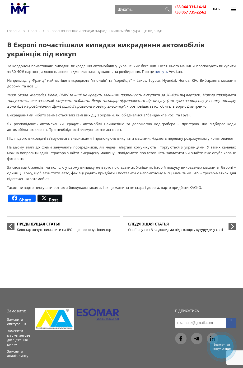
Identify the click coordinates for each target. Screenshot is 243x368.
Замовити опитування (17, 321)
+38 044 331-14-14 (190, 7)
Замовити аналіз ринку (17, 353)
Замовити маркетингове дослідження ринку (18, 338)
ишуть (162, 71)
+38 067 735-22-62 (190, 12)
